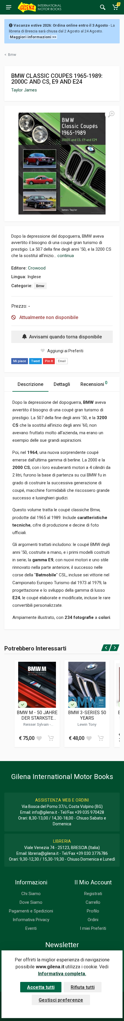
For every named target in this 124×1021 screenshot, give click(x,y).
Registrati (93, 893)
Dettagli (62, 384)
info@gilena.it (44, 812)
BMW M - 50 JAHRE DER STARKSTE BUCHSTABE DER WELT (37, 715)
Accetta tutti (41, 987)
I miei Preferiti (93, 928)
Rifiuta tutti (83, 987)
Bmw (40, 286)
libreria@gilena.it (43, 853)
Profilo (93, 911)
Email (62, 361)
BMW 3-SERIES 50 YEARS (87, 715)
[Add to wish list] (39, 738)
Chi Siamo (31, 893)
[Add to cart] (51, 738)
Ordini (93, 919)
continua (65, 255)
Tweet (35, 361)
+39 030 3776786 (92, 853)
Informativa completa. (62, 973)
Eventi (31, 928)
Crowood (37, 268)
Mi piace (19, 361)
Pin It (49, 361)
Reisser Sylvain (36, 724)
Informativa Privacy (31, 919)
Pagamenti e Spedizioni (31, 911)
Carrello (93, 902)
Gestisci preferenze (61, 1000)
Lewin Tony (87, 724)
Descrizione (30, 384)
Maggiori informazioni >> (33, 37)
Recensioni (93, 383)
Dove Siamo (31, 902)
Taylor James (24, 90)
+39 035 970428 (89, 812)
